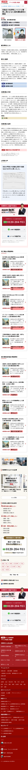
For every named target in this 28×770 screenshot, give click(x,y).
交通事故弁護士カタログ (18, 717)
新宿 (2, 684)
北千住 (5, 684)
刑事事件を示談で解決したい (6, 651)
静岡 (13, 684)
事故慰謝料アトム (5, 706)
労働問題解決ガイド (20, 711)
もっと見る (14, 497)
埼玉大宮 (11, 681)
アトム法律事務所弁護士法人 (7, 731)
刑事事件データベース (15, 706)
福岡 (5, 686)
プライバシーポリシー (16, 693)
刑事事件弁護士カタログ (6, 717)
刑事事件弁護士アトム (6, 701)
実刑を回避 (6, 530)
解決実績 (15, 670)
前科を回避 (6, 528)
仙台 (6, 681)
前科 (3, 566)
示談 (22, 563)
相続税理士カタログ (14, 708)
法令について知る (5, 660)
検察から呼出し (7, 522)
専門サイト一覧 (5, 664)
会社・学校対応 (6, 569)
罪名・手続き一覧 (14, 574)
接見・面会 (5, 563)
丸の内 (22, 681)
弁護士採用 (3, 675)
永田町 (2, 681)
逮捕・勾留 (6, 518)
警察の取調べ (7, 520)
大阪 (24, 684)
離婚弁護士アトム (5, 708)
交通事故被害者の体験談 (6, 722)
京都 (21, 684)
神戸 (2, 686)
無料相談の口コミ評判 (17, 673)
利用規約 (3, 695)
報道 (19, 566)
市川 (18, 681)
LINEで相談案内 (15, 229)
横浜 (10, 684)
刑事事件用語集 (5, 655)
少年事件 (14, 566)
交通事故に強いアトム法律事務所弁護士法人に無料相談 (13, 704)
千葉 (15, 681)
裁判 (8, 566)
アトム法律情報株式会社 (18, 728)
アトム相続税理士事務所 (6, 733)
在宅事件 (17, 563)
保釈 (11, 563)
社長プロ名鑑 (14, 720)
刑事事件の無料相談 (6, 646)
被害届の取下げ (7, 508)
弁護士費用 (9, 670)
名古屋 (17, 684)
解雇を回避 (6, 532)
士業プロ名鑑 (21, 720)
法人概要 (8, 693)
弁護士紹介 (3, 670)
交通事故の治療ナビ (5, 720)
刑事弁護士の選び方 (8, 512)
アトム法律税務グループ (6, 728)
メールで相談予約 (15, 236)
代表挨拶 (3, 693)
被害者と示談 (7, 510)
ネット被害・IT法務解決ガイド (7, 711)
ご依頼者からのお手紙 (6, 673)
